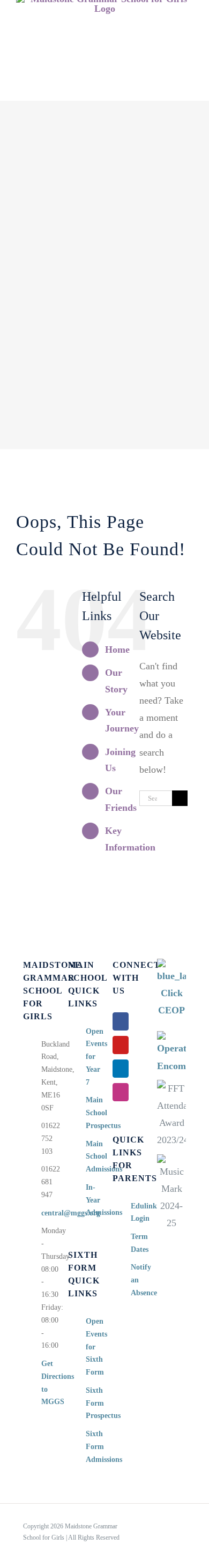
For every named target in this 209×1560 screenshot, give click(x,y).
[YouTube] (121, 1045)
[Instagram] (121, 1092)
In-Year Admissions (91, 1200)
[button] (105, 89)
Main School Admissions (91, 1157)
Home (117, 649)
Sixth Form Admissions (91, 1447)
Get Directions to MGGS (46, 1383)
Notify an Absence (136, 1280)
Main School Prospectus (91, 1113)
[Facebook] (121, 1021)
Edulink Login (136, 1212)
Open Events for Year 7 (91, 1056)
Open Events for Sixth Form (91, 1346)
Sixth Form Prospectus (91, 1403)
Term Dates (136, 1243)
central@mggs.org (46, 1213)
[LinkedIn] (121, 1068)
